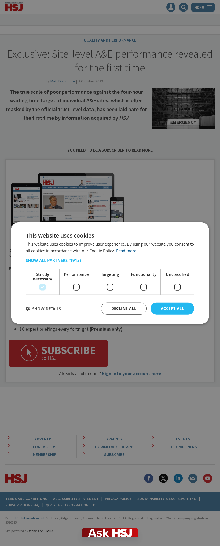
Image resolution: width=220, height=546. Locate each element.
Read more (126, 250)
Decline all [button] (123, 308)
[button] (110, 260)
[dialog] (110, 273)
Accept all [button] (172, 308)
